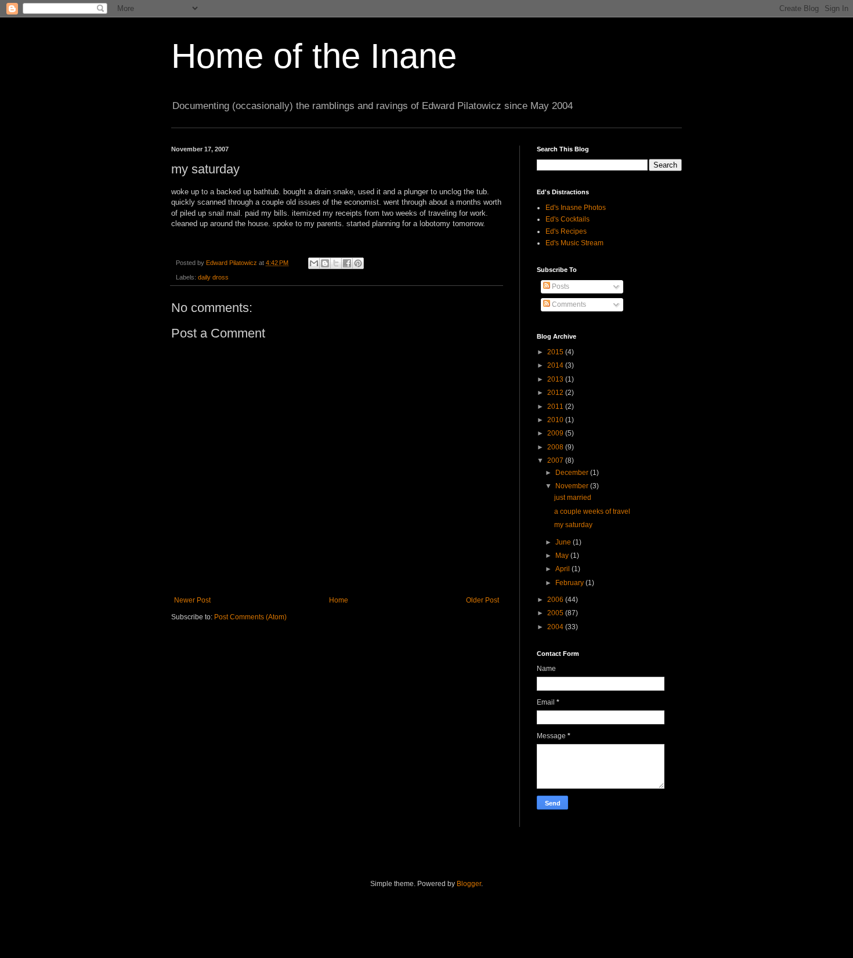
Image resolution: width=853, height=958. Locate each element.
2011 (556, 406)
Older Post (482, 600)
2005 (556, 613)
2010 (556, 420)
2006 (556, 600)
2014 (556, 365)
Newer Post (192, 600)
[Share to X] (336, 263)
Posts (559, 286)
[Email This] (314, 263)
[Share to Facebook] (347, 263)
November (572, 486)
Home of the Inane (314, 56)
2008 (556, 447)
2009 (556, 433)
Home (338, 600)
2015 (556, 352)
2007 (556, 460)
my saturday (573, 525)
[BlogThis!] (325, 263)
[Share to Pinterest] (358, 263)
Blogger (469, 884)
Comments (568, 304)
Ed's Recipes (566, 231)
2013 (556, 379)
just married (572, 497)
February (570, 583)
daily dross (213, 277)
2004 (556, 627)
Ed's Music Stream (574, 243)
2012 (556, 393)
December (572, 473)
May (562, 555)
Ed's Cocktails (567, 219)
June (564, 542)
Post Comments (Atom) (250, 617)
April (563, 569)
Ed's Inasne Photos (575, 208)
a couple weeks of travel (592, 511)
